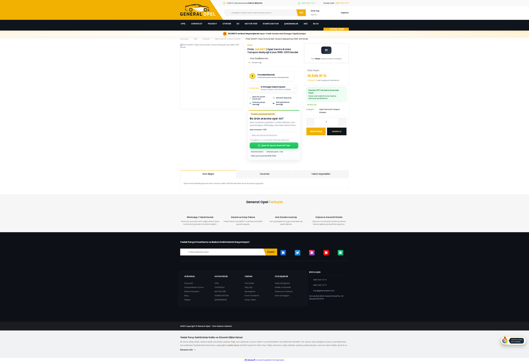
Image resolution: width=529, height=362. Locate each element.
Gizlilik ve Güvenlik (283, 287)
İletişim (187, 299)
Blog (186, 295)
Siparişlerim (250, 291)
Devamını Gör (186, 350)
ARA (301, 12)
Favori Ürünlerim (252, 295)
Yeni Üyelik (249, 283)
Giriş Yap (315, 10)
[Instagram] (312, 252)
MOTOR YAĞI (220, 291)
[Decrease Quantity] (310, 122)
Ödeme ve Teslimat (283, 291)
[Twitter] (297, 252)
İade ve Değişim (282, 295)
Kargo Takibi (250, 299)
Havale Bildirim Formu (194, 287)
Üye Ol (314, 14)
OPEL (217, 283)
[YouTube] (326, 252)
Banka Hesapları (191, 291)
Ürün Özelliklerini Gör (259, 58)
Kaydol (270, 252)
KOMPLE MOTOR (222, 295)
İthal (249, 45)
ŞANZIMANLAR (221, 299)
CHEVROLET (220, 287)
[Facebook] (283, 252)
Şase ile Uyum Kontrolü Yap (275, 145)
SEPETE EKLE (316, 131)
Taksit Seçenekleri (320, 173)
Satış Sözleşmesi (282, 283)
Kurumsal (188, 283)
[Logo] (197, 10)
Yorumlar (265, 173)
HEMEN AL (337, 131)
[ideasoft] (250, 360)
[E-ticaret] (264, 360)
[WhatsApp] (340, 252)
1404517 (260, 49)
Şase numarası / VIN (258, 129)
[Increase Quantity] (342, 122)
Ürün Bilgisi (208, 173)
